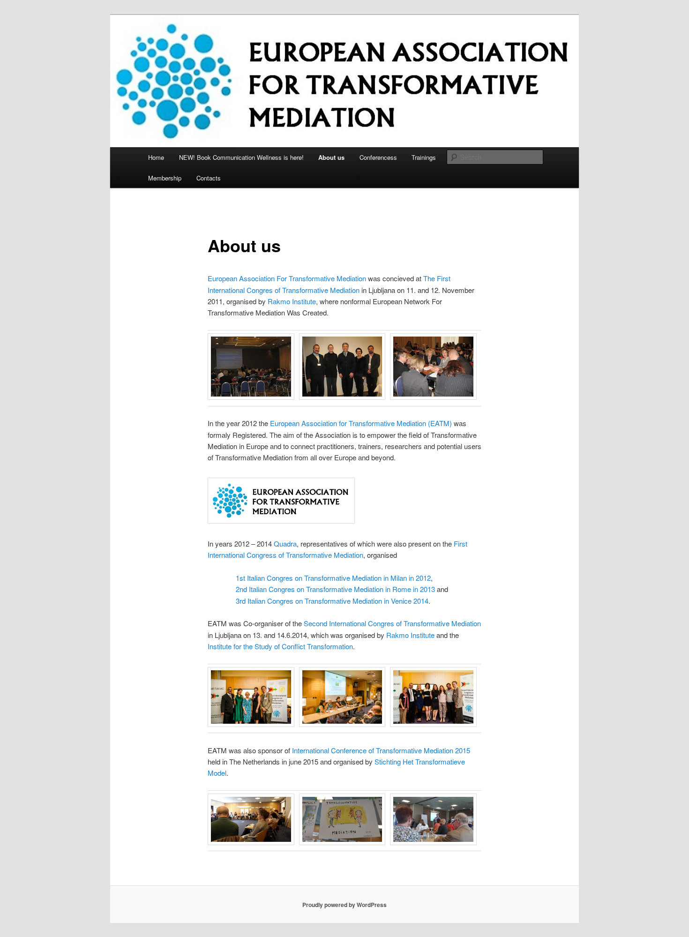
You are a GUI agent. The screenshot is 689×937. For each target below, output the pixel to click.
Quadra (285, 543)
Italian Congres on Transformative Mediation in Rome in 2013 (342, 589)
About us (331, 157)
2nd (241, 589)
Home (156, 157)
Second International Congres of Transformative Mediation (392, 623)
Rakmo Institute (292, 301)
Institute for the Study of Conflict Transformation (280, 646)
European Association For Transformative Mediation (288, 278)
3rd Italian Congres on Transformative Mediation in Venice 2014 (332, 601)
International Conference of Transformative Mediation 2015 (381, 750)
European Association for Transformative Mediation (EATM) (361, 423)
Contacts (208, 177)
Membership (164, 177)
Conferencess (378, 157)
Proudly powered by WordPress (344, 904)
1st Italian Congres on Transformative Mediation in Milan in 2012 (333, 578)
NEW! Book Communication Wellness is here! (241, 157)
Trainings (424, 157)
